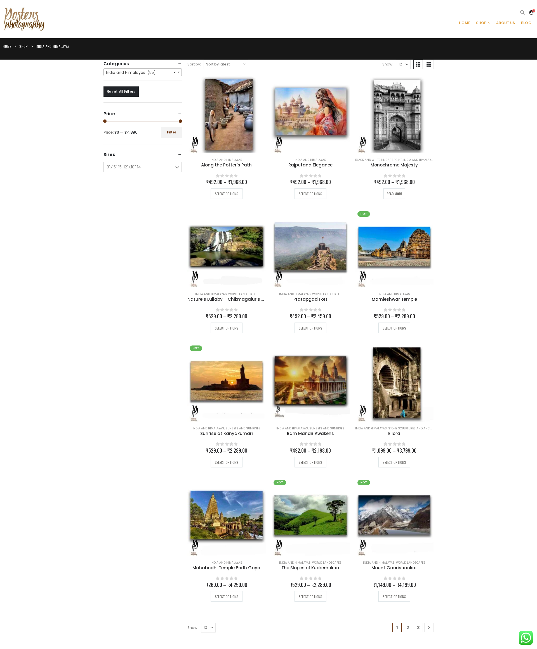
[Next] (429, 627)
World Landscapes (243, 294)
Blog (526, 22)
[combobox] (142, 72)
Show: (387, 64)
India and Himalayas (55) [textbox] (141, 72)
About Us (505, 22)
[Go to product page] (226, 114)
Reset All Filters (121, 91)
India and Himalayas (226, 160)
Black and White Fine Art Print (378, 160)
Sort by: (194, 64)
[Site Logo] (24, 19)
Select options (226, 193)
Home (464, 22)
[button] (522, 13)
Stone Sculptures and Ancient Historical (420, 428)
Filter (171, 132)
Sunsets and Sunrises (242, 428)
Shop (481, 22)
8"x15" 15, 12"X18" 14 (124, 167)
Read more (394, 193)
